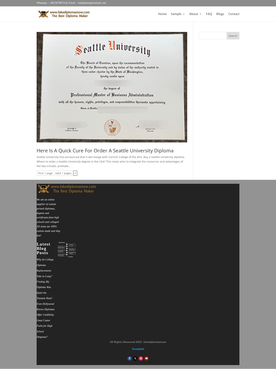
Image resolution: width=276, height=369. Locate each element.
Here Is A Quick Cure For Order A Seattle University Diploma (105, 150)
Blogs (220, 14)
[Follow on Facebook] (129, 358)
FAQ (209, 14)
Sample (176, 14)
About (193, 14)
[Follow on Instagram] (141, 358)
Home (162, 14)
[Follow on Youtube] (146, 358)
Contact (233, 14)
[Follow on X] (135, 358)
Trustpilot (138, 348)
